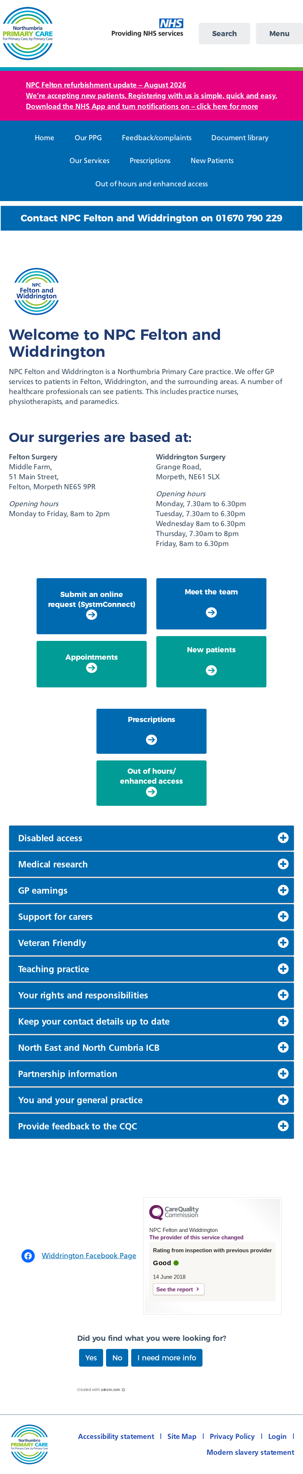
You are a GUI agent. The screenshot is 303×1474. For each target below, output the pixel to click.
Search (224, 33)
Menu (279, 33)
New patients (211, 649)
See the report (174, 1289)
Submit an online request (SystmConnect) (92, 599)
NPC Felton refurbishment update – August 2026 (106, 85)
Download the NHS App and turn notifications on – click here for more (142, 106)
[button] (91, 1358)
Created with (98, 1390)
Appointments (91, 657)
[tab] (151, 838)
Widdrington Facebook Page (89, 1256)
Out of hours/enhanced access (151, 776)
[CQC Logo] (174, 1219)
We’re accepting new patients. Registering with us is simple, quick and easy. (151, 96)
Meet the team (211, 591)
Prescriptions (152, 719)
